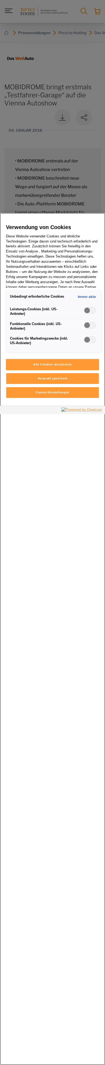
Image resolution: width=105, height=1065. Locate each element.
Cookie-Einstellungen (52, 392)
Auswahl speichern (53, 378)
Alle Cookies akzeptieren (52, 364)
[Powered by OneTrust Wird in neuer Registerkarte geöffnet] (81, 410)
